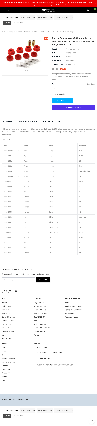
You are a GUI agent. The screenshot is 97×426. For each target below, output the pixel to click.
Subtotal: (55, 94)
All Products (6, 338)
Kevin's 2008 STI (40, 331)
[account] (88, 10)
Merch (4, 335)
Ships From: (57, 60)
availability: (57, 57)
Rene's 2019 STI (40, 320)
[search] (9, 10)
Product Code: (58, 64)
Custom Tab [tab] (48, 121)
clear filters (18, 22)
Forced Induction (8, 320)
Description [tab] (8, 121)
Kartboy (5, 366)
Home (4, 32)
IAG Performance (8, 362)
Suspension (6, 328)
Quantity (55, 84)
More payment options (73, 113)
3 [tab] (27, 70)
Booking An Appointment (74, 306)
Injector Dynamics (8, 358)
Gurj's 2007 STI (39, 303)
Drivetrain (5, 310)
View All (36, 335)
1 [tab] (22, 70)
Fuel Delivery (7, 324)
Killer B (4, 348)
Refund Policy (70, 313)
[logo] (48, 10)
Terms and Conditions (73, 310)
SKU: (54, 53)
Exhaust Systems (8, 317)
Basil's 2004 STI (40, 324)
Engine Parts (6, 313)
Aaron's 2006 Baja (40, 310)
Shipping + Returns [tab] (28, 121)
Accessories (6, 303)
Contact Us (45, 358)
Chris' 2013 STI (39, 317)
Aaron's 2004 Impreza (42, 328)
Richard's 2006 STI (41, 306)
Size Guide (91, 84)
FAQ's (67, 303)
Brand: (54, 49)
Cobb (4, 351)
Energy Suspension (73, 49)
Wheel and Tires (8, 331)
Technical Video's (71, 317)
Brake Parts (6, 306)
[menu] (3, 10)
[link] (4, 291)
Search (7, 23)
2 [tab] (25, 70)
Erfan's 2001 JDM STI (42, 313)
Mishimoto (5, 376)
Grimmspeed (6, 355)
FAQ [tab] (59, 121)
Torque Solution (7, 373)
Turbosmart (6, 369)
